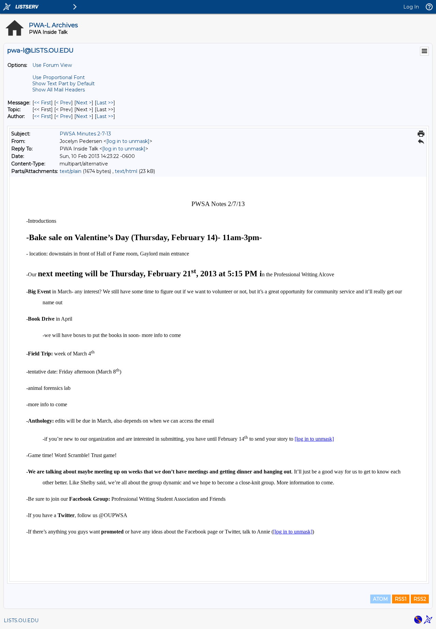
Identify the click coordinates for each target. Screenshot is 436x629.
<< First (42, 103)
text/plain (70, 171)
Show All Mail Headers (58, 90)
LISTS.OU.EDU (21, 620)
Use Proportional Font (58, 77)
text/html (126, 171)
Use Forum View (52, 65)
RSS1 (401, 599)
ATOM (380, 599)
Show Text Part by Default (63, 84)
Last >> (104, 103)
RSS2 (420, 599)
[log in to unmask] (128, 141)
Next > (84, 103)
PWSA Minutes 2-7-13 (85, 134)
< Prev (63, 103)
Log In (411, 7)
